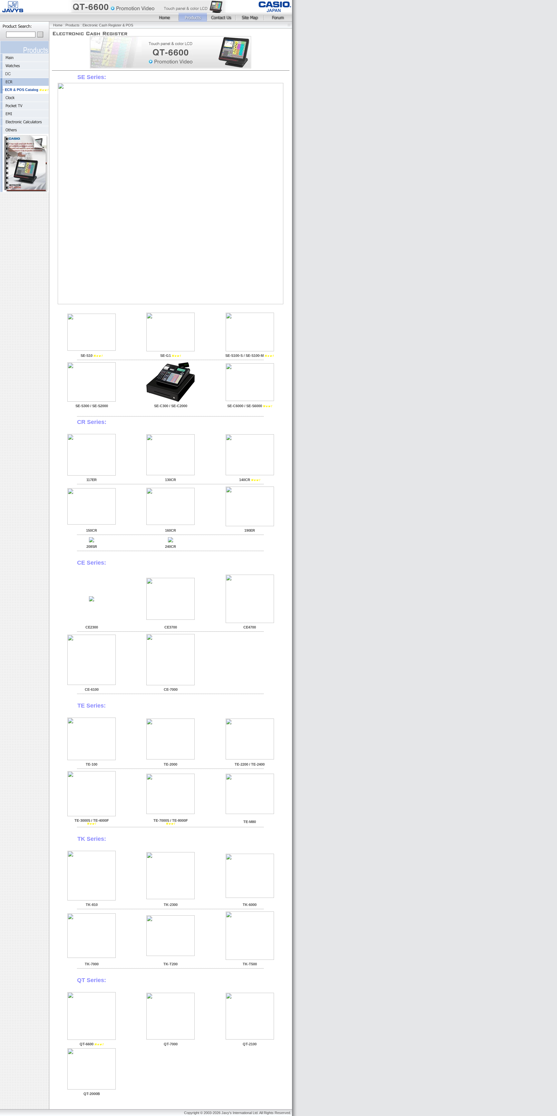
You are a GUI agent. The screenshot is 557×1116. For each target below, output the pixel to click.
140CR (245, 480)
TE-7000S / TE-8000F (170, 820)
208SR (91, 546)
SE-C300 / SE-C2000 (170, 406)
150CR (91, 530)
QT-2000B (91, 1094)
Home (58, 25)
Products (72, 25)
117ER (91, 480)
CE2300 (91, 627)
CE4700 (249, 627)
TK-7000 (92, 964)
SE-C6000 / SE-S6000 (245, 406)
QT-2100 (250, 1044)
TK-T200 (170, 964)
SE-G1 (166, 355)
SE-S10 (87, 355)
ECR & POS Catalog (22, 90)
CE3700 (170, 627)
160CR (170, 530)
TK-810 (92, 905)
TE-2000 (170, 764)
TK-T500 (250, 964)
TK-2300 (171, 905)
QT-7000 (171, 1044)
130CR (170, 480)
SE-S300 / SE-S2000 (91, 406)
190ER (249, 530)
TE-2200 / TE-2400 (250, 764)
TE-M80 (249, 822)
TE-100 (91, 764)
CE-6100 (92, 689)
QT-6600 (86, 1044)
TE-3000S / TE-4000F (91, 820)
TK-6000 (250, 905)
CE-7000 (171, 689)
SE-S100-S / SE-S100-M (245, 355)
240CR (170, 546)
